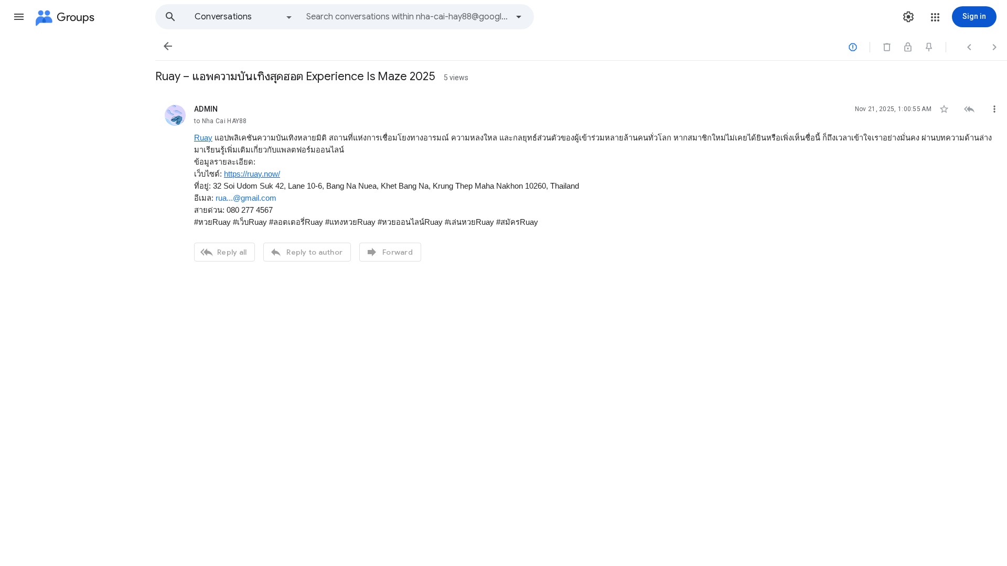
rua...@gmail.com (246, 198)
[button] (18, 16)
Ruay (203, 138)
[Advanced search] (518, 17)
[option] (244, 17)
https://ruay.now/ (252, 174)
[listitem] (581, 181)
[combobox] (407, 17)
